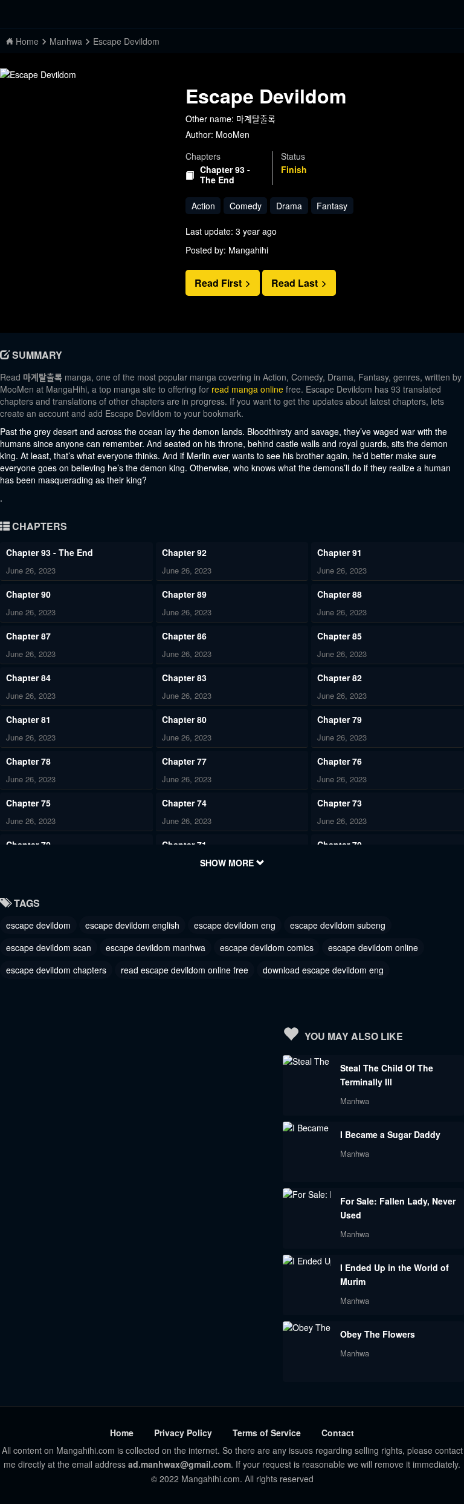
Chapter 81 (28, 719)
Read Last (295, 283)
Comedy (246, 206)
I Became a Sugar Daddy (390, 1134)
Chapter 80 (184, 719)
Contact (337, 1433)
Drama (289, 206)
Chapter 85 (339, 636)
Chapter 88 (339, 594)
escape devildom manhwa (155, 947)
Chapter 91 (339, 552)
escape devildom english (132, 925)
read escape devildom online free (184, 970)
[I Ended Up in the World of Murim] (307, 1261)
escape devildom (38, 925)
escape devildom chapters (56, 970)
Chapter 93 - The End (225, 175)
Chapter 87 (28, 636)
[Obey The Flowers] (307, 1327)
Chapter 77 (184, 761)
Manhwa (354, 1101)
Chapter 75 (28, 803)
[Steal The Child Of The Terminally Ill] (307, 1061)
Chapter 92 (184, 552)
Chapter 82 (339, 678)
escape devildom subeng (337, 925)
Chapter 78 (28, 761)
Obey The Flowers (377, 1334)
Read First (219, 283)
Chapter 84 (28, 678)
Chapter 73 (339, 803)
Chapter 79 (339, 719)
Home (122, 1433)
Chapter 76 (339, 761)
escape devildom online (373, 947)
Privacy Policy (183, 1433)
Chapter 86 (184, 636)
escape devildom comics (267, 947)
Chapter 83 (184, 678)
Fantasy (332, 206)
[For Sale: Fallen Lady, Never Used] (307, 1194)
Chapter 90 (28, 594)
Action (203, 206)
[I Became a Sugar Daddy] (307, 1128)
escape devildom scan (48, 947)
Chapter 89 (184, 594)
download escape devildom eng (323, 970)
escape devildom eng (235, 925)
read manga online (247, 389)
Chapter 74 (184, 803)
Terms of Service (267, 1433)
